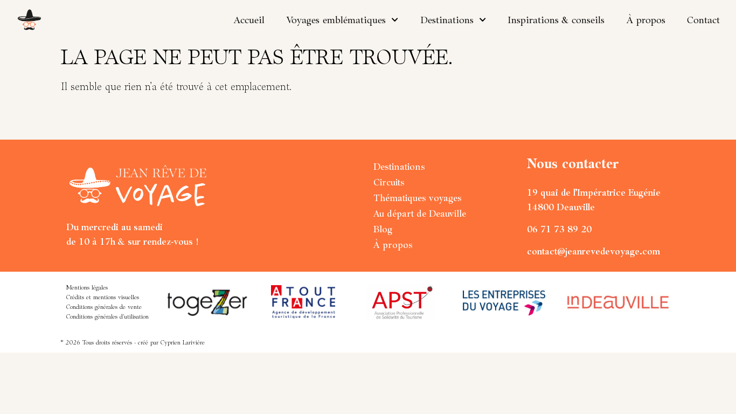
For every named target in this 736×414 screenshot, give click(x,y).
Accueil (249, 19)
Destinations (447, 19)
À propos (645, 19)
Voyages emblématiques (336, 19)
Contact (703, 19)
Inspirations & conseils (556, 19)
